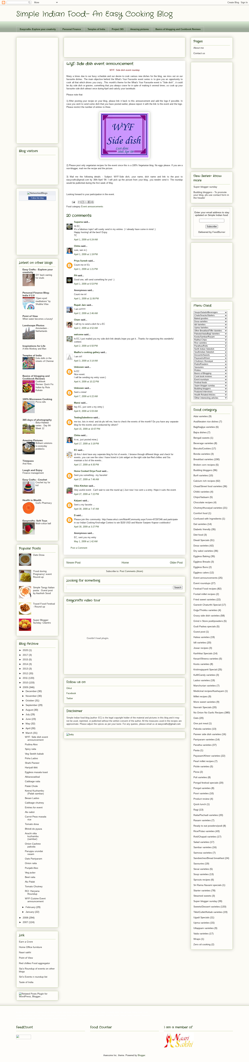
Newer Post (73, 562)
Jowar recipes (200, 648)
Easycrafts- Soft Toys (35, 520)
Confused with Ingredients (207, 518)
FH (75, 275)
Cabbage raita (32, 781)
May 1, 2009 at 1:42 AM (86, 541)
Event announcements (92, 206)
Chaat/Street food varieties (207, 486)
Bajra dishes (200, 432)
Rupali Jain (80, 305)
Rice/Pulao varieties (204, 831)
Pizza (196, 771)
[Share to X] (86, 202)
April (28, 728)
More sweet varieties (204, 701)
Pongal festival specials (205, 782)
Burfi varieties (200, 475)
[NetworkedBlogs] (37, 193)
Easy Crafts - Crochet (35, 479)
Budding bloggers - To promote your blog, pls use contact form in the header (211, 195)
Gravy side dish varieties (206, 615)
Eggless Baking (201, 556)
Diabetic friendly (202, 529)
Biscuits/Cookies (202, 448)
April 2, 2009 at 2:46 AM (86, 313)
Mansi (77, 403)
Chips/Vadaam (201, 497)
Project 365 (117, 29)
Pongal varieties (202, 788)
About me (198, 47)
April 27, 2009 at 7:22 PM (86, 494)
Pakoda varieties (202, 728)
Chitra (77, 246)
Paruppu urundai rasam (34, 852)
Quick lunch (199, 804)
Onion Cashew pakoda (33, 845)
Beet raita (30, 877)
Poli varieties (200, 777)
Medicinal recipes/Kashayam (208, 691)
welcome (78, 334)
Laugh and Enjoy (32, 470)
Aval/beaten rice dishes (205, 421)
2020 (26, 650)
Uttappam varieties (203, 928)
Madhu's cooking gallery (87, 352)
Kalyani (78, 500)
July (28, 714)
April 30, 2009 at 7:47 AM (86, 509)
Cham (77, 319)
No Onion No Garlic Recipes (208, 712)
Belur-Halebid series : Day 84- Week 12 (43, 425)
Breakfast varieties (203, 459)
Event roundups (201, 583)
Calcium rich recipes (204, 480)
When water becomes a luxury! (38, 319)
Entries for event (34, 807)
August (30, 709)
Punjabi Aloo (31, 868)
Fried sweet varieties (204, 599)
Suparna (78, 222)
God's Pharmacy (44, 503)
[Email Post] (73, 202)
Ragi (195, 809)
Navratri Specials (202, 707)
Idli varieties (199, 642)
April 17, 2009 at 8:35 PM (86, 464)
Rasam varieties (202, 820)
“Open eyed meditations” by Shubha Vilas (43, 301)
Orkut (69, 688)
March (29, 733)
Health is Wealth (32, 500)
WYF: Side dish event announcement (36, 738)
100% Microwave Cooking (37, 399)
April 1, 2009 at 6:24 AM (86, 239)
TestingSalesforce (83, 417)
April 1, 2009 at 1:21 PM (86, 269)
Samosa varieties (202, 852)
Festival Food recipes (204, 588)
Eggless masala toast (36, 772)
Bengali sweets (201, 437)
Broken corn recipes (204, 464)
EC (75, 450)
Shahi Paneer (32, 763)
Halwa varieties (201, 637)
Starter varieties (201, 890)
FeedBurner (218, 232)
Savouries (198, 863)
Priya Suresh (81, 260)
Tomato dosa (32, 824)
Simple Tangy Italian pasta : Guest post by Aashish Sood (44, 590)
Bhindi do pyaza (33, 828)
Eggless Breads (201, 561)
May (28, 723)
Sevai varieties (201, 869)
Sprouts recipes (201, 879)
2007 (26, 922)
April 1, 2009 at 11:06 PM (86, 298)
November (31, 696)
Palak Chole (31, 786)
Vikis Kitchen (81, 486)
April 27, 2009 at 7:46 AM (86, 479)
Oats (196, 718)
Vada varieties (201, 933)
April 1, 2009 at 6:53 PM (86, 284)
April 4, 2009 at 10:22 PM (86, 381)
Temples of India (96, 29)
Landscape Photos (33, 325)
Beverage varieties (203, 443)
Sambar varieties (202, 847)
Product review (201, 798)
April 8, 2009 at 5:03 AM (86, 411)
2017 (26, 655)
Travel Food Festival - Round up (44, 605)
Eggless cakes (201, 572)
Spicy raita (30, 749)
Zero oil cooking (202, 944)
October (30, 700)
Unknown (79, 367)
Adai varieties (200, 416)
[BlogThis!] (82, 202)
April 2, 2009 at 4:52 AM (86, 328)
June (29, 719)
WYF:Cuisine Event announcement (35, 900)
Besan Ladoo (32, 798)
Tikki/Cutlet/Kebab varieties (207, 912)
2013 (26, 668)
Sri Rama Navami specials (207, 885)
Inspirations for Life (34, 346)
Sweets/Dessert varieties (206, 906)
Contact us (199, 53)
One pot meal (200, 723)
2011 (25, 678)
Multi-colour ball (43, 523)
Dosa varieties (201, 545)
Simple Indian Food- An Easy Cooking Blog (94, 14)
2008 (26, 917)
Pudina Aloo (31, 744)
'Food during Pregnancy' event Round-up (42, 574)
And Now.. (28, 463)
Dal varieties (200, 524)
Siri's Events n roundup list (33, 976)
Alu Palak (30, 881)
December (31, 691)
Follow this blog (37, 198)
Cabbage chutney (34, 802)
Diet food (198, 534)
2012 (26, 673)
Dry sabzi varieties (203, 550)
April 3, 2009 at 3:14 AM (86, 360)
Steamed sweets (202, 895)
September (32, 705)
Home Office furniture (30, 947)
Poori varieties (201, 793)
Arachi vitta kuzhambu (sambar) (32, 836)
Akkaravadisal (32, 776)
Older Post (176, 562)
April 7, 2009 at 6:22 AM (86, 396)
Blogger (141, 1055)
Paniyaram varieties (204, 739)
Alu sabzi (30, 812)
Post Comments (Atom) (131, 571)
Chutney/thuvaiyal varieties (207, 507)
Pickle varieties (201, 766)
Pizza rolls (41, 402)
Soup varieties (201, 874)
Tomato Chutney (34, 886)
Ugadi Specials (201, 917)
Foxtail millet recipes (204, 594)
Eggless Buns (200, 567)
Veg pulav (30, 872)
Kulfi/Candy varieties (204, 675)
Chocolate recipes (203, 502)
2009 (26, 687)
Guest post (199, 631)
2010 (26, 682)
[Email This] (79, 202)
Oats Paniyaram (33, 858)
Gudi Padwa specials (204, 626)
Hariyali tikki (31, 767)
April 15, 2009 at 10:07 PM (87, 429)
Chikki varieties (201, 491)
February (31, 907)
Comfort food (200, 513)
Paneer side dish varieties (207, 734)
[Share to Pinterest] (92, 202)
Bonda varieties (201, 454)
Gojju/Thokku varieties (205, 610)
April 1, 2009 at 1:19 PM (86, 254)
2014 (26, 664)
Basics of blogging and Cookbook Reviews (178, 29)
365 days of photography (37, 419)
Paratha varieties (202, 745)
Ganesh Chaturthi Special (207, 604)
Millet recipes (200, 696)
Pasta (196, 750)
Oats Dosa (38, 555)
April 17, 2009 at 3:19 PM (86, 443)
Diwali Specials (201, 540)
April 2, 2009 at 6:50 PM (86, 346)
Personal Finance (72, 29)
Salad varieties (201, 842)
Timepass (28, 460)
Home (125, 562)
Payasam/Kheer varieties (206, 755)
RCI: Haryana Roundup (32, 892)
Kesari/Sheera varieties (205, 658)
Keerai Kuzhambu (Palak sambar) (34, 792)
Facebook (71, 693)
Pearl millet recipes (203, 761)
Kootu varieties (201, 664)
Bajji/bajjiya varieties (204, 427)
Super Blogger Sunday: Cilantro (42, 621)
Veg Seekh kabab (34, 753)
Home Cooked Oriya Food (87, 471)
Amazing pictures (139, 29)
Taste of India (26, 982)
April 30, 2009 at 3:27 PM (86, 526)
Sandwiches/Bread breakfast (208, 858)
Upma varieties (201, 922)
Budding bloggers (202, 470)
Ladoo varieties (201, 680)
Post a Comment (79, 548)
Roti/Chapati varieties (204, 836)
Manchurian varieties (204, 685)
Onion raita (31, 863)
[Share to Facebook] (89, 202)
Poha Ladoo (31, 758)
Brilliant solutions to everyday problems (44, 446)
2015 (26, 659)
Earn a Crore (26, 941)
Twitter (69, 698)
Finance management (33, 473)
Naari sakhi (25, 952)
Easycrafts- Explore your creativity (38, 29)
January (30, 911)
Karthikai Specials (202, 653)
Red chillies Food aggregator (34, 963)
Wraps (196, 939)
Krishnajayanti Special (205, 669)
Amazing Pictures (33, 440)
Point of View (30, 316)
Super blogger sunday (205, 186)
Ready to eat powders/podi (207, 825)
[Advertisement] (128, 46)
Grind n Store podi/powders (208, 621)
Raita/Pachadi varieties (205, 815)
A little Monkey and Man (34, 348)
